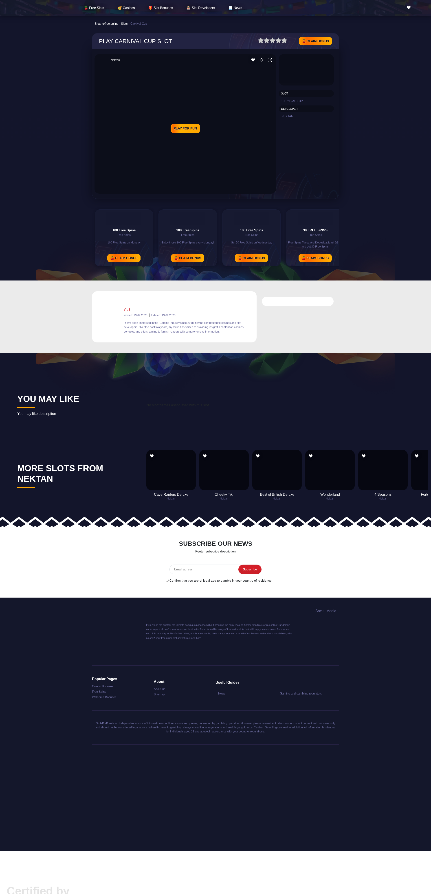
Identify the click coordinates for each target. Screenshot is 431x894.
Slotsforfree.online (106, 23)
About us (159, 689)
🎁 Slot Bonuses (160, 8)
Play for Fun (185, 128)
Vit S (127, 309)
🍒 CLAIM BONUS (315, 41)
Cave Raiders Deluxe (171, 494)
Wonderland (330, 494)
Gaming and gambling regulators (301, 693)
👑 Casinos (126, 8)
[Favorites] (410, 8)
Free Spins (99, 691)
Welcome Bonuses (104, 697)
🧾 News (235, 8)
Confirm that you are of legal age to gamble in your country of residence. (221, 580)
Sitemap (159, 694)
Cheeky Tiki (224, 494)
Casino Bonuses (102, 686)
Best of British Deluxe (277, 494)
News (221, 693)
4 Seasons (382, 494)
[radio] (261, 41)
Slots (124, 23)
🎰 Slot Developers (201, 8)
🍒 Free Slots (94, 8)
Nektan (115, 60)
